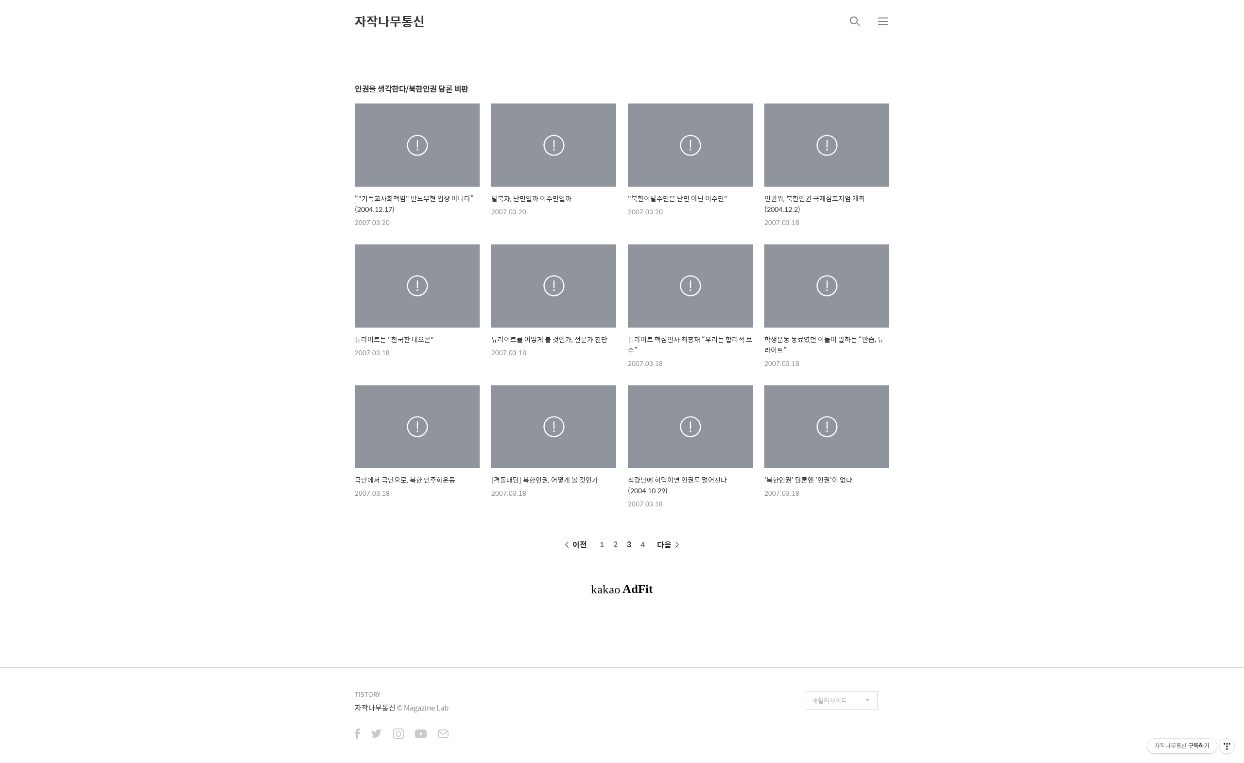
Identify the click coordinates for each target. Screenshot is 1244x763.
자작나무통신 (390, 21)
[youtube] (421, 734)
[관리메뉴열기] (1227, 746)
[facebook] (357, 734)
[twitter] (376, 734)
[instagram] (398, 734)
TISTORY (367, 694)
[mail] (443, 734)
